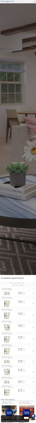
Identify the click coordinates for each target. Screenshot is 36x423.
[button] (34, 283)
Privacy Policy (22, 421)
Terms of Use (8, 421)
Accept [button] (26, 417)
